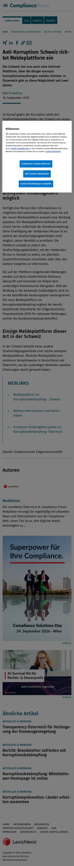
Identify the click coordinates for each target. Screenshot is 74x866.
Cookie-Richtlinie (53, 151)
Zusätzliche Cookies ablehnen (36, 164)
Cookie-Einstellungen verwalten (35, 183)
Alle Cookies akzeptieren (37, 173)
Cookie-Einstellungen (19, 148)
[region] (37, 156)
